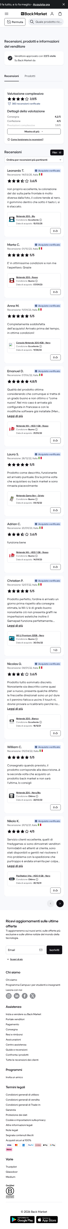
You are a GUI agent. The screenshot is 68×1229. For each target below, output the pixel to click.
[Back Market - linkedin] (17, 996)
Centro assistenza (16, 1044)
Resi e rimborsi (14, 1034)
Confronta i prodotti (17, 1054)
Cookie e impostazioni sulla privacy (26, 1120)
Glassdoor (12, 1171)
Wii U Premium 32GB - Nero (30, 635)
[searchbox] (49, 21)
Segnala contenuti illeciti (20, 1135)
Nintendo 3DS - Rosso (27, 277)
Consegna (12, 1029)
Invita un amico (14, 1077)
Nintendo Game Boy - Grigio (30, 495)
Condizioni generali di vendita (23, 1099)
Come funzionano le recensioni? (27, 139)
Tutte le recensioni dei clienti (22, 1059)
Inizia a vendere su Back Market (23, 1014)
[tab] (11, 76)
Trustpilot (11, 1166)
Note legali (12, 1130)
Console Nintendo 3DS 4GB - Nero (33, 342)
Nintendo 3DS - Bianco (27, 718)
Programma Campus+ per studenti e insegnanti (33, 984)
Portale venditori (15, 1019)
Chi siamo (11, 979)
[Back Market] (34, 13)
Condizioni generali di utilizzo (22, 1094)
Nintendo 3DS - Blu (25, 216)
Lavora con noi (14, 990)
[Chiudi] (64, 4)
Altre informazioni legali (19, 1125)
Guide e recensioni (16, 1049)
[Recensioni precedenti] (50, 903)
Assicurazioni (13, 1039)
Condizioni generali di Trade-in (23, 1104)
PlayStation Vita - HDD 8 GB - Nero (33, 875)
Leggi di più (15, 416)
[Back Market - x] (33, 996)
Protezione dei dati (16, 1115)
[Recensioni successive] (60, 903)
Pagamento (12, 1024)
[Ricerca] (32, 22)
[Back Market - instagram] (9, 996)
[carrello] (60, 13)
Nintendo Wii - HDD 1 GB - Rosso (32, 425)
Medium (10, 1176)
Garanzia (11, 1109)
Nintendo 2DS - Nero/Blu (28, 792)
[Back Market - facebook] (25, 996)
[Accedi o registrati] (52, 13)
